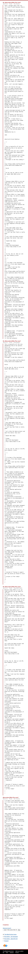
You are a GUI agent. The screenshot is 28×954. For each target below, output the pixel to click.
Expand (6, 940)
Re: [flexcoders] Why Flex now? (12, 2)
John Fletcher (17, 4)
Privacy (17, 952)
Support (12, 952)
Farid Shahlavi (17, 342)
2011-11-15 (5, 342)
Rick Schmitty (17, 798)
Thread (10, 4)
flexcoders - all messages (11, 936)
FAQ (7, 952)
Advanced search (7, 928)
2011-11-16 (5, 4)
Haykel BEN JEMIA (18, 588)
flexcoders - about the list (10, 938)
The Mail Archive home (10, 934)
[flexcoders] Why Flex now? (11, 797)
